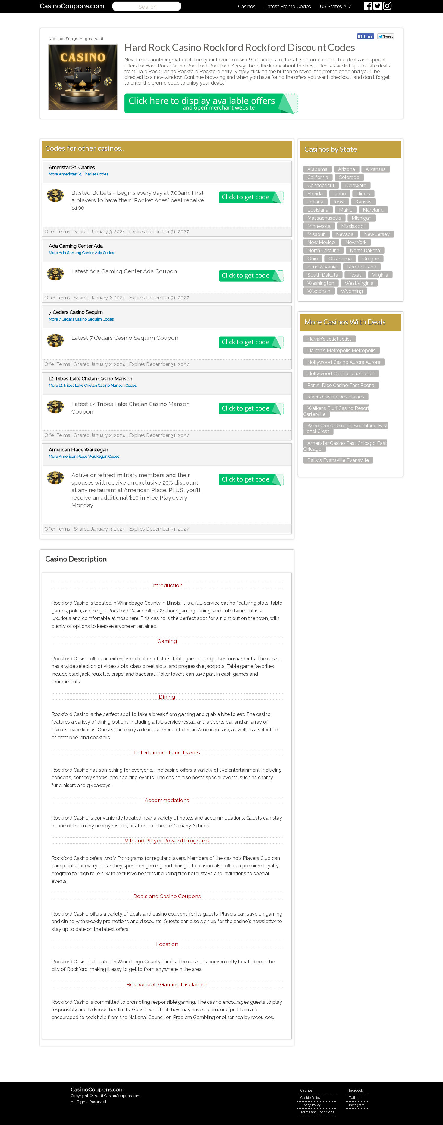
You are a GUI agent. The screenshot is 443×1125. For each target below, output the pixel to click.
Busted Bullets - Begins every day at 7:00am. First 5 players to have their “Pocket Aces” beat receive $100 (137, 200)
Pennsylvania (322, 267)
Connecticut (321, 185)
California (317, 177)
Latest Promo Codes (288, 6)
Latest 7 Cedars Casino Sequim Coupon (124, 337)
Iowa (339, 202)
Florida (315, 194)
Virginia (380, 275)
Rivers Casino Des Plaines (335, 397)
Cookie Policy (310, 1097)
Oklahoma (340, 259)
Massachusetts (324, 218)
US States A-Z (336, 6)
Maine (345, 210)
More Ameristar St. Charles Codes (78, 174)
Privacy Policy (310, 1105)
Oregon (370, 259)
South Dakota (322, 275)
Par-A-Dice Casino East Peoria (340, 385)
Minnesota (319, 226)
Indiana (315, 202)
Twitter (354, 1097)
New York (355, 242)
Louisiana (317, 210)
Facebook (356, 1090)
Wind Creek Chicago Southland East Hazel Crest (345, 428)
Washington (320, 283)
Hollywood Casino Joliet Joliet (340, 374)
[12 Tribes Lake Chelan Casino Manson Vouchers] (55, 407)
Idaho (339, 194)
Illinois (363, 194)
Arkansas (376, 169)
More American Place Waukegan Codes (84, 456)
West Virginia (359, 283)
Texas (355, 275)
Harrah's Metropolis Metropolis (341, 350)
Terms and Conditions (317, 1112)
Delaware (355, 185)
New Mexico (321, 242)
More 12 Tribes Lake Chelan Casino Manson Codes (93, 385)
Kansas (363, 202)
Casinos (247, 6)
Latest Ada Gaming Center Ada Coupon (124, 271)
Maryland (373, 210)
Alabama (317, 169)
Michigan (362, 218)
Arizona (346, 169)
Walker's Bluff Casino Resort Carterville (336, 411)
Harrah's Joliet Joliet (329, 339)
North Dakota (365, 250)
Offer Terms (57, 231)
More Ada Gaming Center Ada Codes (81, 252)
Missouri (316, 234)
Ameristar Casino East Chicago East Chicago (345, 446)
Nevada (344, 234)
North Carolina (323, 250)
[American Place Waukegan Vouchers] (55, 478)
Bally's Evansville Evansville (338, 460)
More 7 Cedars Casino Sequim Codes (81, 319)
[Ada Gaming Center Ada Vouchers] (55, 274)
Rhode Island (361, 267)
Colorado (349, 177)
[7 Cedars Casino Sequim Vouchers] (55, 340)
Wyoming (352, 291)
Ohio (312, 259)
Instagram (357, 1105)
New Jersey (377, 234)
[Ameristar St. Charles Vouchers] (55, 195)
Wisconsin (318, 291)
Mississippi (353, 226)
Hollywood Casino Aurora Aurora (343, 362)
